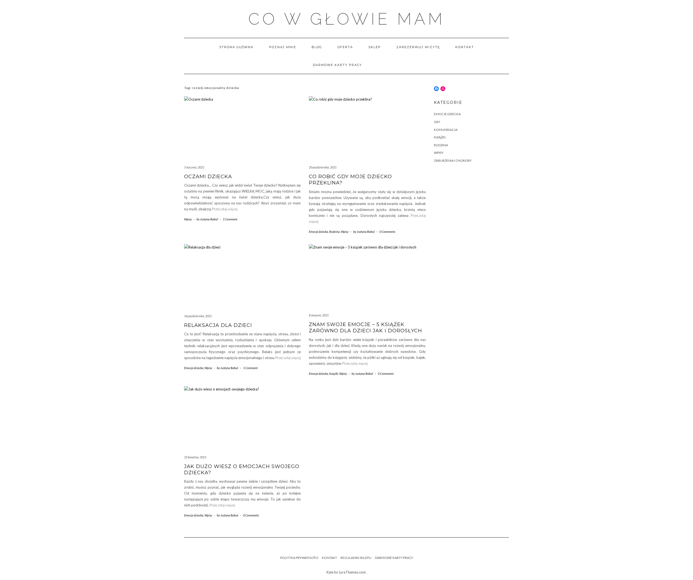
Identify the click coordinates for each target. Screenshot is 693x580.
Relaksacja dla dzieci (218, 325)
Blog (317, 47)
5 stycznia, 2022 (194, 167)
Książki (333, 373)
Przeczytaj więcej (224, 209)
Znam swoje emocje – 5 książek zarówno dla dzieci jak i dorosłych (365, 328)
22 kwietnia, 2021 (195, 457)
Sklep (374, 47)
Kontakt (464, 47)
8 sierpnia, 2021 (319, 315)
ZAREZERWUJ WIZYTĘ (418, 47)
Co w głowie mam (346, 18)
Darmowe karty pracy (337, 65)
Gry (437, 122)
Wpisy (188, 219)
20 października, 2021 (322, 167)
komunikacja (445, 130)
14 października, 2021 (198, 316)
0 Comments (387, 231)
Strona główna (236, 47)
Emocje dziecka (318, 231)
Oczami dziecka (208, 177)
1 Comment (230, 219)
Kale (329, 572)
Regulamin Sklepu (356, 558)
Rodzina (334, 231)
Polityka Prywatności (299, 558)
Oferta (345, 47)
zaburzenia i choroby (453, 160)
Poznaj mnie (282, 47)
